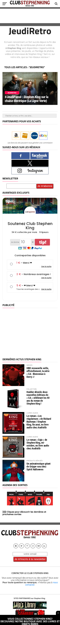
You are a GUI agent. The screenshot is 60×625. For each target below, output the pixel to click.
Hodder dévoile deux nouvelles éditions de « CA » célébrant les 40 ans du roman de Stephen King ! (38, 397)
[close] (58, 613)
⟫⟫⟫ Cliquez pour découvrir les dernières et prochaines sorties (24, 513)
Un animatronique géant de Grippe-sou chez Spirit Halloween (39, 466)
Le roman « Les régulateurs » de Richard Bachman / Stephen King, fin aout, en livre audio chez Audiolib (39, 421)
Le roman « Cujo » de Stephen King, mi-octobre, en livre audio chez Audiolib (38, 444)
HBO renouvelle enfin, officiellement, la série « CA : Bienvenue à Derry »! (38, 372)
